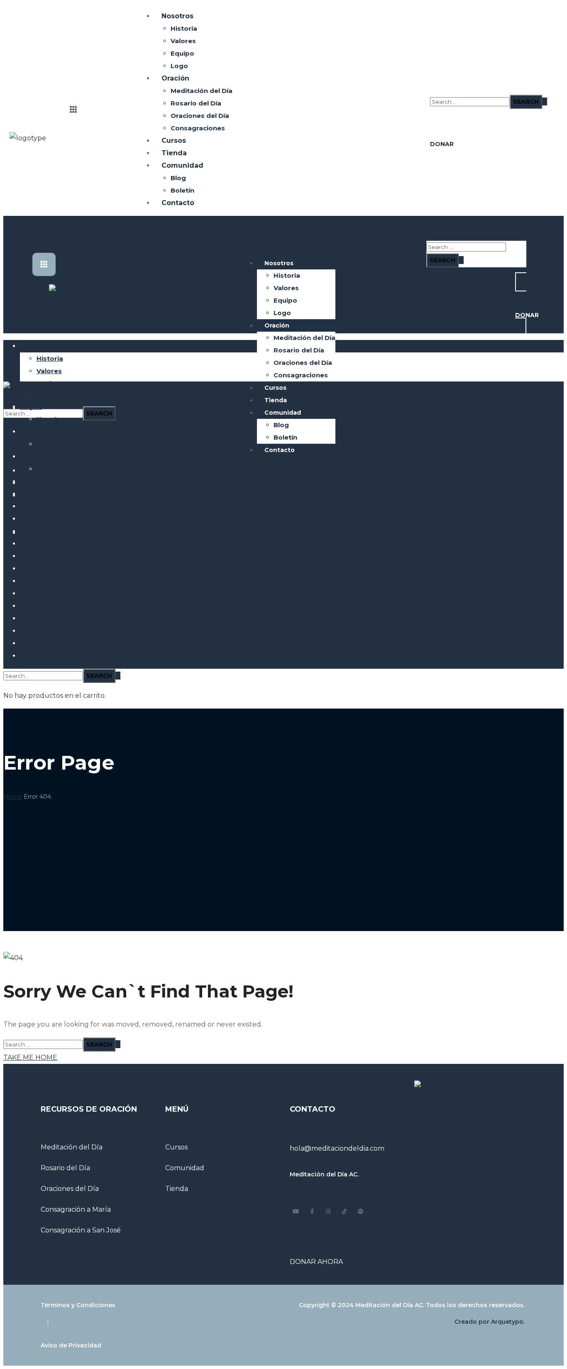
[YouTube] (296, 1211)
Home (12, 796)
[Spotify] (360, 1211)
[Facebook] (312, 1211)
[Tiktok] (344, 1211)
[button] (432, 76)
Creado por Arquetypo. (490, 1321)
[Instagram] (328, 1211)
